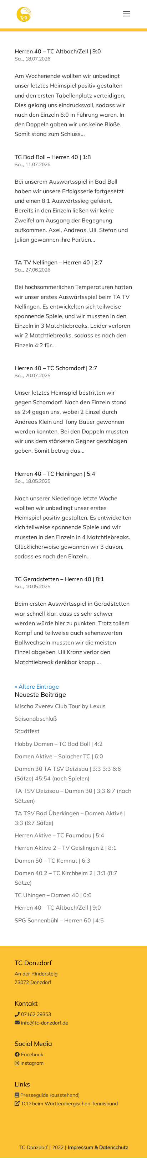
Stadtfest (27, 731)
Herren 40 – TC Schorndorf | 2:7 (56, 368)
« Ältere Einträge (37, 686)
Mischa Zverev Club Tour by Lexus (60, 706)
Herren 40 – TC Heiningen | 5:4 (55, 473)
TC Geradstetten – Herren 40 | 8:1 (59, 579)
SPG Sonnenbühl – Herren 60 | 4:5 (59, 920)
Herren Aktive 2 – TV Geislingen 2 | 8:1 (66, 847)
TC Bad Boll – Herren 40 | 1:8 (53, 156)
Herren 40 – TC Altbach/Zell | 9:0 (58, 51)
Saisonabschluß (36, 718)
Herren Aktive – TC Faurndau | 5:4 (59, 835)
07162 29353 (35, 1014)
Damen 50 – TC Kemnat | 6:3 (52, 860)
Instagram (31, 1063)
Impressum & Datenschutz (98, 1147)
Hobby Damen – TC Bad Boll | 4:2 (59, 743)
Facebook (31, 1054)
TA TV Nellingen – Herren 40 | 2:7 (59, 262)
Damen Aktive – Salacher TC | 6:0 (59, 756)
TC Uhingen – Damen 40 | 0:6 (53, 895)
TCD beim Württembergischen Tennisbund (69, 1103)
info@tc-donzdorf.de (44, 1023)
